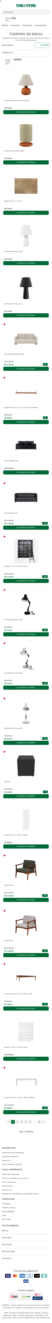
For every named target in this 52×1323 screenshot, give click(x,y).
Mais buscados (8, 1251)
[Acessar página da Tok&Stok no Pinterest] (29, 1137)
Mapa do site (7, 1190)
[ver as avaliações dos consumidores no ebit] (14, 1296)
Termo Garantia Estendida (12, 1164)
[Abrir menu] (8, 5)
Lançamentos (40, 25)
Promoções (27, 25)
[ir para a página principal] (26, 5)
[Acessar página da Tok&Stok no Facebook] (16, 1137)
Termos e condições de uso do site (15, 1178)
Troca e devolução (9, 1182)
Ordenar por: (7, 52)
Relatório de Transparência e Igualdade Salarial (20, 1194)
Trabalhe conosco (9, 1208)
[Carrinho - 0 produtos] (48, 5)
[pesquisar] (47, 12)
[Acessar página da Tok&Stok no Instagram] (23, 1137)
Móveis (5, 25)
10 (39, 1122)
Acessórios (15, 25)
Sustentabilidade (8, 1211)
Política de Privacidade (10, 1174)
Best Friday (6, 1219)
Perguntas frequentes (10, 1156)
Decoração (6, 1238)
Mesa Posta (7, 1244)
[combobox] (32, 53)
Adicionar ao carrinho (26, 112)
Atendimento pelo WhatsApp (13, 1153)
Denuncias (6, 1160)
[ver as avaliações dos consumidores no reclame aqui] (26, 1296)
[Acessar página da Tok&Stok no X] (36, 1137)
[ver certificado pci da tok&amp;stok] (38, 1296)
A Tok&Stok (6, 1204)
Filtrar (44, 45)
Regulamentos (7, 1186)
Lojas (4, 1215)
